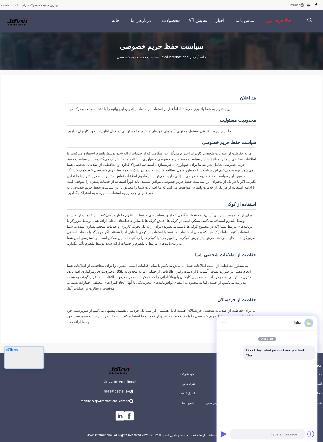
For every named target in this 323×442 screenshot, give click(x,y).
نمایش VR (198, 20)
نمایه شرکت (187, 374)
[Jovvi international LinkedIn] (308, 5)
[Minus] (224, 323)
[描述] (309, 20)
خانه (203, 57)
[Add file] (310, 433)
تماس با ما (188, 403)
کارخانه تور (188, 383)
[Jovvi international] (17, 21)
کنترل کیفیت (187, 393)
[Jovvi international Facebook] (316, 5)
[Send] (224, 433)
